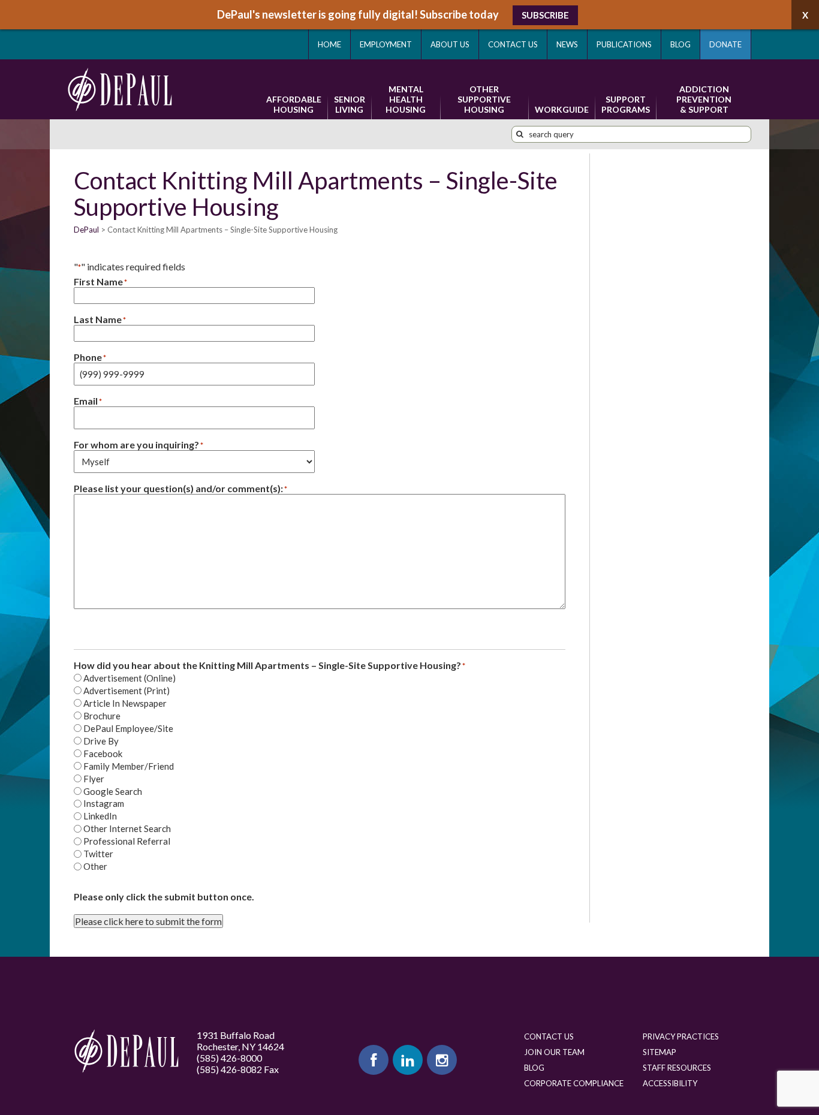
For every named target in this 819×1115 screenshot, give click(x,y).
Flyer (93, 778)
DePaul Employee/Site (128, 728)
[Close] (805, 14)
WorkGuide (562, 109)
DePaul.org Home (126, 1051)
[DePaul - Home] (120, 89)
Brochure (102, 715)
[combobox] (631, 134)
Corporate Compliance (574, 1083)
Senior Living (349, 104)
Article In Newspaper (125, 703)
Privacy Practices (681, 1036)
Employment (386, 44)
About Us (449, 44)
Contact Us (513, 44)
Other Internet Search (127, 828)
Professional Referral (126, 841)
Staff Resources (677, 1067)
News (567, 44)
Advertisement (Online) (129, 678)
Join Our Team (554, 1052)
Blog (680, 44)
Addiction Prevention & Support (703, 99)
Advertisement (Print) (126, 690)
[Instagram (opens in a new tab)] (442, 1060)
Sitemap (659, 1052)
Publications (624, 44)
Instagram (103, 803)
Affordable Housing (293, 104)
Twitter (98, 853)
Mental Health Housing (406, 99)
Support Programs (625, 104)
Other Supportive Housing (484, 99)
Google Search (112, 791)
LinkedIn (100, 815)
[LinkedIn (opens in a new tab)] (408, 1060)
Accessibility (670, 1083)
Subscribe (545, 15)
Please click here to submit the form (148, 921)
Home (329, 44)
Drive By (101, 741)
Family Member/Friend (128, 766)
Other (95, 866)
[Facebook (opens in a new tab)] (373, 1060)
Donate (725, 44)
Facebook (102, 753)
